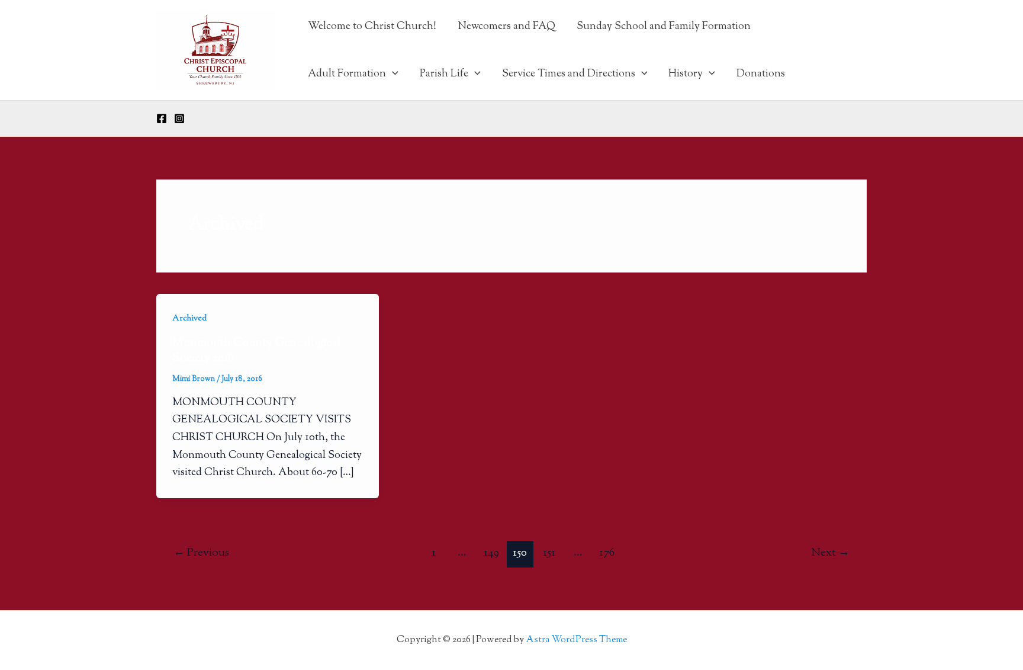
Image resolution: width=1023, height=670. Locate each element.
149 (491, 553)
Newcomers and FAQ (506, 26)
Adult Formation (347, 74)
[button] (392, 74)
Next (830, 553)
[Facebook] (161, 118)
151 (549, 553)
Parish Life (444, 74)
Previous (201, 553)
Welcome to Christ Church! (372, 26)
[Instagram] (179, 118)
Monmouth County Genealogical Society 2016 (256, 351)
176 (607, 553)
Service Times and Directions (568, 74)
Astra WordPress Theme (576, 640)
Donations (760, 74)
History (685, 74)
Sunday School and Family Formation (664, 26)
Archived (189, 319)
